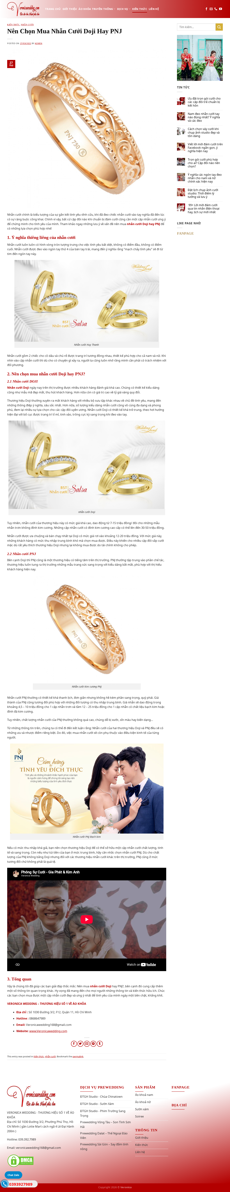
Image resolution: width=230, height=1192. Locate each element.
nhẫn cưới (27, 25)
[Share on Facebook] (74, 1044)
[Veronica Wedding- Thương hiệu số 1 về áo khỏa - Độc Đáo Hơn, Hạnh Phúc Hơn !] (23, 8)
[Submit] (219, 26)
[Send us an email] (211, 9)
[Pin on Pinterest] (93, 1044)
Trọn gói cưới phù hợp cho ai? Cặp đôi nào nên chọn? (204, 163)
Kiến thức (139, 9)
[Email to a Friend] (87, 1044)
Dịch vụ (122, 9)
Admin (38, 43)
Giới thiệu (70, 9)
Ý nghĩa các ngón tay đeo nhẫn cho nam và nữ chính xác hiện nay (205, 178)
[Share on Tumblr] (100, 1044)
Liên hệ (154, 9)
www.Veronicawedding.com (48, 1031)
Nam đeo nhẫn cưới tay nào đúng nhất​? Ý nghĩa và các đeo (204, 117)
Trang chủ (53, 9)
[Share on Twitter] (80, 1044)
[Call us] (215, 9)
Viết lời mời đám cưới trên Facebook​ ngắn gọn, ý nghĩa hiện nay (205, 148)
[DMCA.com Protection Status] (20, 1160)
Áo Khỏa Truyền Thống (96, 9)
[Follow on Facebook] (206, 9)
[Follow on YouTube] (220, 9)
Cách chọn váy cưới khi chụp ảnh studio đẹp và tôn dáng (204, 132)
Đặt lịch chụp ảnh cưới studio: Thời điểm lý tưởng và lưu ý (203, 193)
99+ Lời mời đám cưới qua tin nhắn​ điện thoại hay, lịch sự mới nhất (203, 208)
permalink (78, 1056)
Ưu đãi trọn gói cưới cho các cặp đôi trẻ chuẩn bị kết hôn (204, 102)
